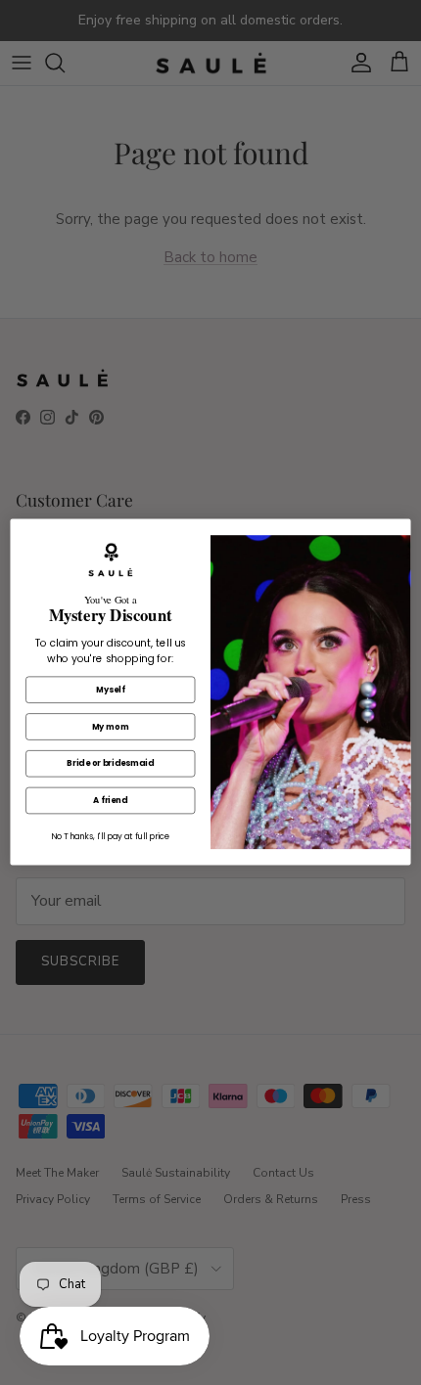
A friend (110, 801)
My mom (110, 727)
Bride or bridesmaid (110, 764)
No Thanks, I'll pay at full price (110, 837)
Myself (110, 689)
